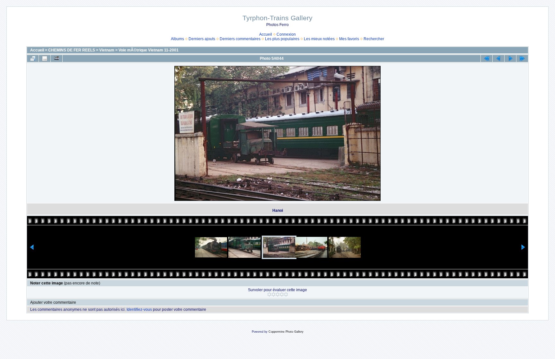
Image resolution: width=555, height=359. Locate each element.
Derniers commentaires (240, 39)
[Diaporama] (56, 58)
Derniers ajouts (202, 39)
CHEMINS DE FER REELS (71, 50)
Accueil (265, 34)
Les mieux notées (319, 39)
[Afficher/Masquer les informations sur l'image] (44, 58)
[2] (273, 294)
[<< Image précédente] (498, 58)
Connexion (286, 34)
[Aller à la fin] (522, 58)
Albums (177, 39)
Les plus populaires (282, 39)
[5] (286, 294)
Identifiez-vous (139, 309)
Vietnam (106, 50)
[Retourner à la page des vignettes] (33, 58)
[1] (269, 294)
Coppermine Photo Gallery (286, 331)
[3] (278, 294)
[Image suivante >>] (510, 58)
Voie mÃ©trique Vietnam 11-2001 (149, 50)
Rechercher (374, 39)
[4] (282, 294)
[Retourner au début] (486, 58)
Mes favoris (349, 39)
